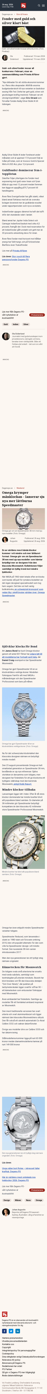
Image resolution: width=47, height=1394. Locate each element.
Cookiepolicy (8, 1353)
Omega (39, 1200)
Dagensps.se (7, 14)
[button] (23, 714)
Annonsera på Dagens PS (13, 1363)
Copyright (6, 1347)
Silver (26, 324)
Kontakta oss (8, 1344)
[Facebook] (4, 1331)
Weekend (20, 488)
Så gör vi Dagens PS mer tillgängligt (18, 1372)
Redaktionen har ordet (12, 1366)
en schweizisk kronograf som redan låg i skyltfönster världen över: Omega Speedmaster (23, 592)
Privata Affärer (20, 251)
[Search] (39, 5)
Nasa (28, 1200)
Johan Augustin (18, 1210)
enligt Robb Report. (22, 784)
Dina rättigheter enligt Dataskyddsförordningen (23, 1357)
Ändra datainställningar (12, 1375)
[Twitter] (11, 1331)
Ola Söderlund (18, 334)
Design (7, 1200)
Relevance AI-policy (11, 1360)
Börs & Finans (22, 14)
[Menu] (43, 5)
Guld (6, 324)
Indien (15, 324)
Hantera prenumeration (12, 1338)
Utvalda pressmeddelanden (14, 1341)
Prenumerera (37, 315)
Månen (18, 1200)
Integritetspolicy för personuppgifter (19, 1350)
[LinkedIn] (17, 1331)
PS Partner (7, 1369)
